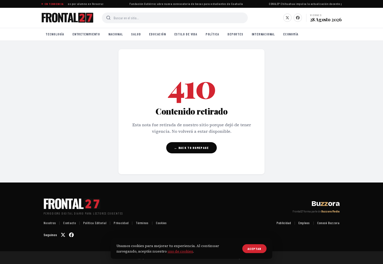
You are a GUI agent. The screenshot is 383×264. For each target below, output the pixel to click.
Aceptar (254, 248)
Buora (325, 203)
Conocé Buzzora (328, 223)
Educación (157, 34)
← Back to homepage (191, 147)
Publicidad (283, 223)
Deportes (235, 34)
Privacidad (121, 223)
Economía (290, 34)
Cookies (161, 223)
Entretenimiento (86, 34)
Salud (136, 34)
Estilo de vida (185, 34)
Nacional (115, 34)
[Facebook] (298, 18)
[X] (287, 18)
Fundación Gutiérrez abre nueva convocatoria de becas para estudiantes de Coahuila (185, 3)
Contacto (69, 223)
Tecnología (55, 34)
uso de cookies (180, 251)
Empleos (304, 223)
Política (212, 34)
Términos (142, 223)
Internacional (263, 34)
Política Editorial (94, 223)
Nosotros (50, 223)
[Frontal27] (67, 17)
